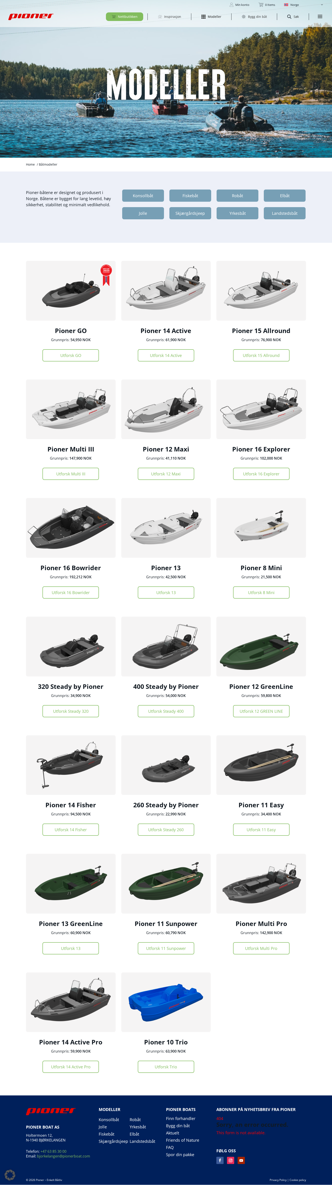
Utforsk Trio (166, 1066)
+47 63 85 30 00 (53, 1151)
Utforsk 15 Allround (261, 355)
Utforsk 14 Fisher (71, 829)
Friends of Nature (182, 1140)
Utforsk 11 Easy (261, 829)
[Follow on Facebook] (220, 1160)
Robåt (237, 195)
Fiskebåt (190, 195)
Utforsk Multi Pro (261, 948)
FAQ (170, 1147)
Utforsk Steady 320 (71, 711)
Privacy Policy (278, 1180)
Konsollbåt (143, 195)
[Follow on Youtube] (241, 1160)
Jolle (143, 213)
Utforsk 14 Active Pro (71, 1066)
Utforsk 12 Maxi (166, 474)
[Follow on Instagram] (230, 1160)
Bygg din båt (178, 1125)
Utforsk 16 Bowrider (71, 592)
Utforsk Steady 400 (166, 711)
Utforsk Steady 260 (166, 829)
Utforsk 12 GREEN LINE (261, 711)
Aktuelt (172, 1133)
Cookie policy (298, 1180)
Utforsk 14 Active (166, 355)
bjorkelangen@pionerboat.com (63, 1156)
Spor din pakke (180, 1154)
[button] (304, 5)
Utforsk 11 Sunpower (166, 948)
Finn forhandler (180, 1118)
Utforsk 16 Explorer (261, 474)
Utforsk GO (70, 355)
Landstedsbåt (284, 213)
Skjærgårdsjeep (190, 213)
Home (30, 164)
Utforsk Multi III (70, 474)
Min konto (242, 5)
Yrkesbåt (237, 213)
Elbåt (285, 195)
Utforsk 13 (166, 592)
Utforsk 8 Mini (261, 592)
